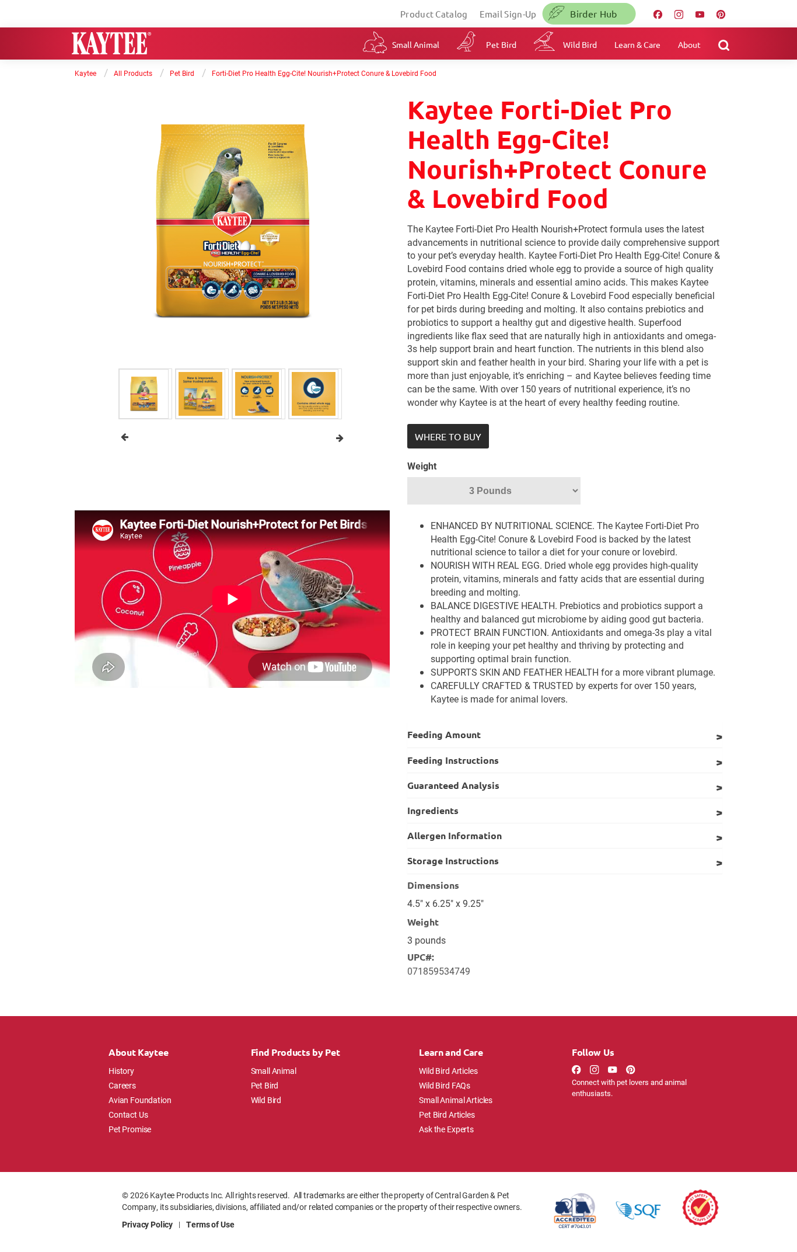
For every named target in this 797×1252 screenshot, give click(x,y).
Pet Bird (501, 44)
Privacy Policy (147, 1224)
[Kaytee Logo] (111, 44)
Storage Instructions (453, 860)
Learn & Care (637, 44)
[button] (448, 436)
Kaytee (85, 73)
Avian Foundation (140, 1099)
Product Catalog (434, 13)
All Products (133, 73)
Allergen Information (454, 835)
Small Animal (415, 44)
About (689, 44)
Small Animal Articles (455, 1099)
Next (340, 437)
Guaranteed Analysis (453, 785)
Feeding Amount (444, 734)
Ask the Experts (446, 1129)
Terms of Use (210, 1224)
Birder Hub (593, 13)
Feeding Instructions (453, 760)
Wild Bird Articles (448, 1070)
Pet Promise (130, 1129)
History (121, 1070)
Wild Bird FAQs (444, 1085)
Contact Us (128, 1114)
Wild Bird (580, 44)
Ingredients (433, 810)
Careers (122, 1085)
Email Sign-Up (508, 13)
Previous (124, 437)
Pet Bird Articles (446, 1114)
